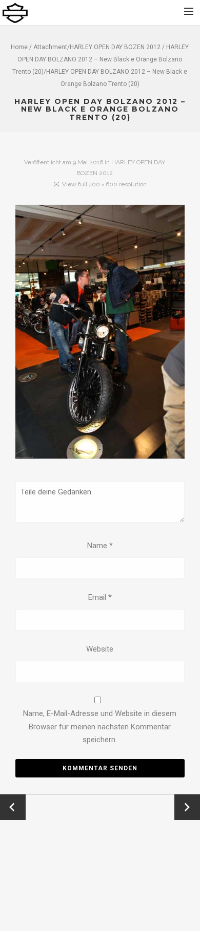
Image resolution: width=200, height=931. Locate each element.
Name (100, 545)
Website (99, 649)
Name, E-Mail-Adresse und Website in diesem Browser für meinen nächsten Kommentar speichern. (99, 726)
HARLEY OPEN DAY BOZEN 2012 (115, 47)
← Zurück (13, 807)
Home (19, 47)
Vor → (187, 801)
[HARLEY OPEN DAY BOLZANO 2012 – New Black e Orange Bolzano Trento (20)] (100, 333)
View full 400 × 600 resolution (104, 184)
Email (100, 597)
